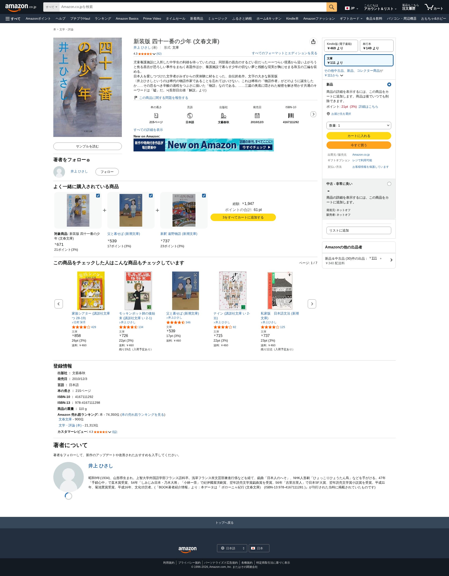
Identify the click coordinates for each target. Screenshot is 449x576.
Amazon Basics (127, 18)
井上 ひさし (142, 47)
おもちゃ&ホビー (433, 18)
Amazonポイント (38, 18)
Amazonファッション (319, 18)
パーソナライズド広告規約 (221, 562)
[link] (66, 249)
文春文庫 (65, 419)
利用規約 (168, 562)
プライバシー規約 (189, 562)
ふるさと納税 (242, 18)
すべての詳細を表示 (148, 130)
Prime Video (152, 18)
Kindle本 (292, 18)
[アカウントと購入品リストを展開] (396, 9)
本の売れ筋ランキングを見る (143, 414)
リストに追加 (339, 230)
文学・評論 (66, 29)
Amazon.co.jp (361, 154)
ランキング (103, 18)
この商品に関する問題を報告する (163, 98)
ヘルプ (60, 18)
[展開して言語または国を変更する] (357, 8)
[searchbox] (192, 7)
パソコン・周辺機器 (401, 18)
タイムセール (175, 18)
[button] (13, 18)
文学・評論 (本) (70, 425)
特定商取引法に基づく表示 (273, 562)
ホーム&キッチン (269, 18)
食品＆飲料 (374, 18)
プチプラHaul (80, 18)
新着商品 (196, 18)
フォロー (107, 172)
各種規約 (247, 562)
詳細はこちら (368, 106)
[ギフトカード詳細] (361, 18)
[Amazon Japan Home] (187, 550)
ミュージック (218, 18)
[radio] (341, 46)
